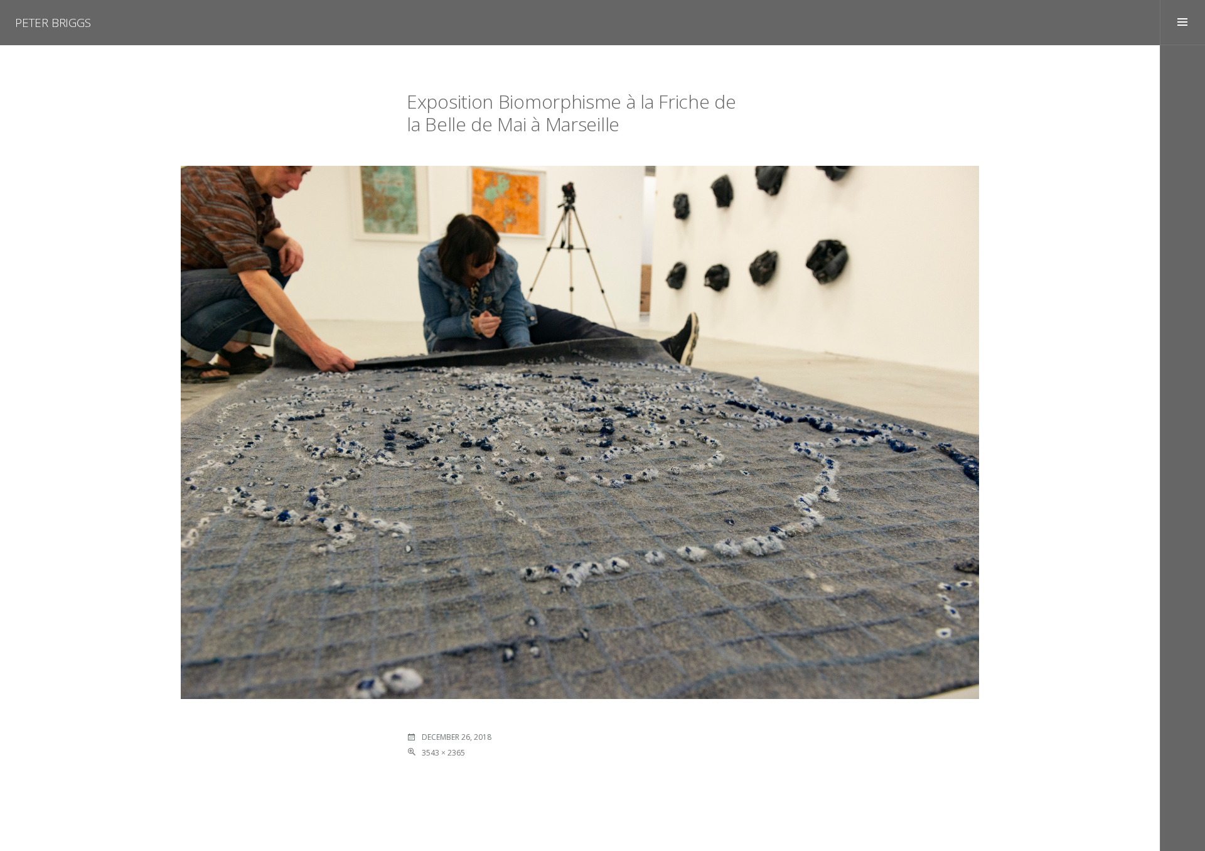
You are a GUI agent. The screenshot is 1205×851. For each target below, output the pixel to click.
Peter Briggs (53, 22)
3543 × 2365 (443, 752)
